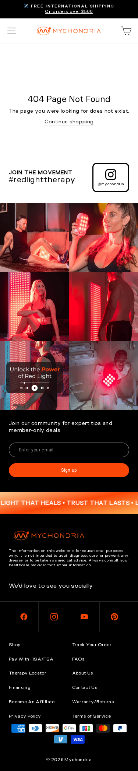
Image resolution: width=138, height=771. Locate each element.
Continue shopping (69, 122)
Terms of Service (91, 716)
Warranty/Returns (93, 702)
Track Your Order (92, 645)
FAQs (78, 659)
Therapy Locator (27, 673)
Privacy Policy (25, 716)
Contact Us (84, 687)
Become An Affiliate (32, 702)
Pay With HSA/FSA (31, 659)
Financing (20, 687)
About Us (82, 673)
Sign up (69, 470)
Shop (14, 645)
